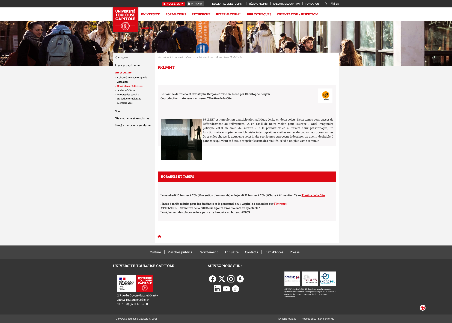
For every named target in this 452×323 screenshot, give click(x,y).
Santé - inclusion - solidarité (133, 125)
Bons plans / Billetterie (130, 86)
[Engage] (328, 278)
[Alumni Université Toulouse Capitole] (240, 278)
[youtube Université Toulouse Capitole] (226, 288)
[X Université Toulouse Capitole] (221, 278)
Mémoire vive (125, 102)
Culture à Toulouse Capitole (132, 77)
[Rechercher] (326, 4)
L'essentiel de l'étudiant (227, 3)
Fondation (312, 3)
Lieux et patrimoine (127, 65)
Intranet (196, 3)
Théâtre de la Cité (313, 195)
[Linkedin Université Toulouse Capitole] (217, 288)
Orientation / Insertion (297, 14)
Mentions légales (286, 318)
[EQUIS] (310, 278)
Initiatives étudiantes (129, 98)
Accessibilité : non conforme (318, 318)
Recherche (201, 14)
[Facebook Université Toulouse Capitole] (212, 278)
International (228, 14)
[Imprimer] (160, 237)
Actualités (123, 81)
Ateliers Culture (126, 90)
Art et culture (205, 57)
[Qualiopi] (292, 278)
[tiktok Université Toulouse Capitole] (235, 288)
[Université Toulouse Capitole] (144, 283)
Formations (176, 14)
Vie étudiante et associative (132, 118)
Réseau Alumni (258, 3)
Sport (118, 111)
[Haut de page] (423, 307)
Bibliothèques (259, 14)
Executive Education (286, 3)
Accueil (179, 57)
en (337, 3)
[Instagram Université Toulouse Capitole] (230, 278)
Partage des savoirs (128, 94)
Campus (147, 28)
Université (150, 14)
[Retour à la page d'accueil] (125, 19)
